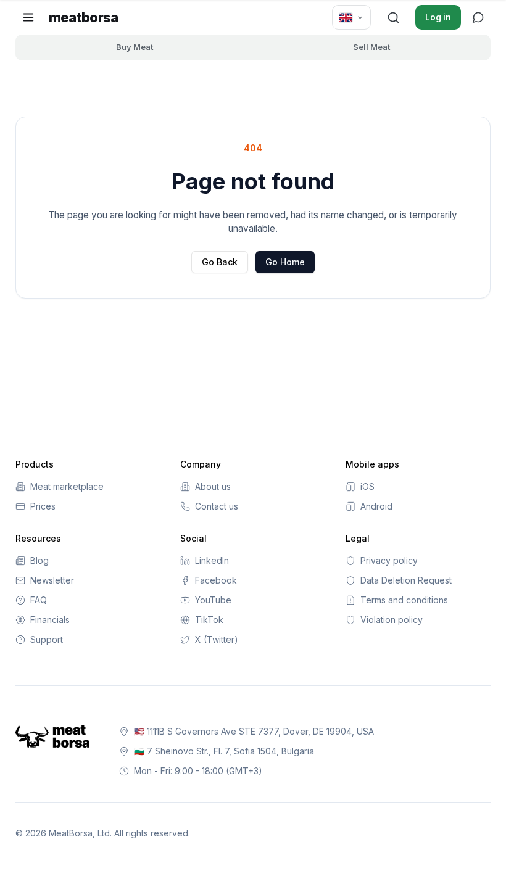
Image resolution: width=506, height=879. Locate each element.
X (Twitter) (216, 639)
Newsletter (52, 580)
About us (213, 486)
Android (376, 506)
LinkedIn (212, 560)
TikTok (209, 619)
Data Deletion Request (406, 580)
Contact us (216, 506)
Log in (438, 17)
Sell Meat (371, 47)
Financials (50, 619)
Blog (39, 560)
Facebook (216, 580)
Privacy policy (389, 560)
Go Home (285, 262)
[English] (351, 17)
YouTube (213, 600)
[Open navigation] (28, 17)
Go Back (220, 262)
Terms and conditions (404, 600)
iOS (367, 486)
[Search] (393, 17)
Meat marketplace (67, 486)
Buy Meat (134, 47)
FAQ (38, 600)
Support (46, 639)
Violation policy (391, 619)
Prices (43, 506)
